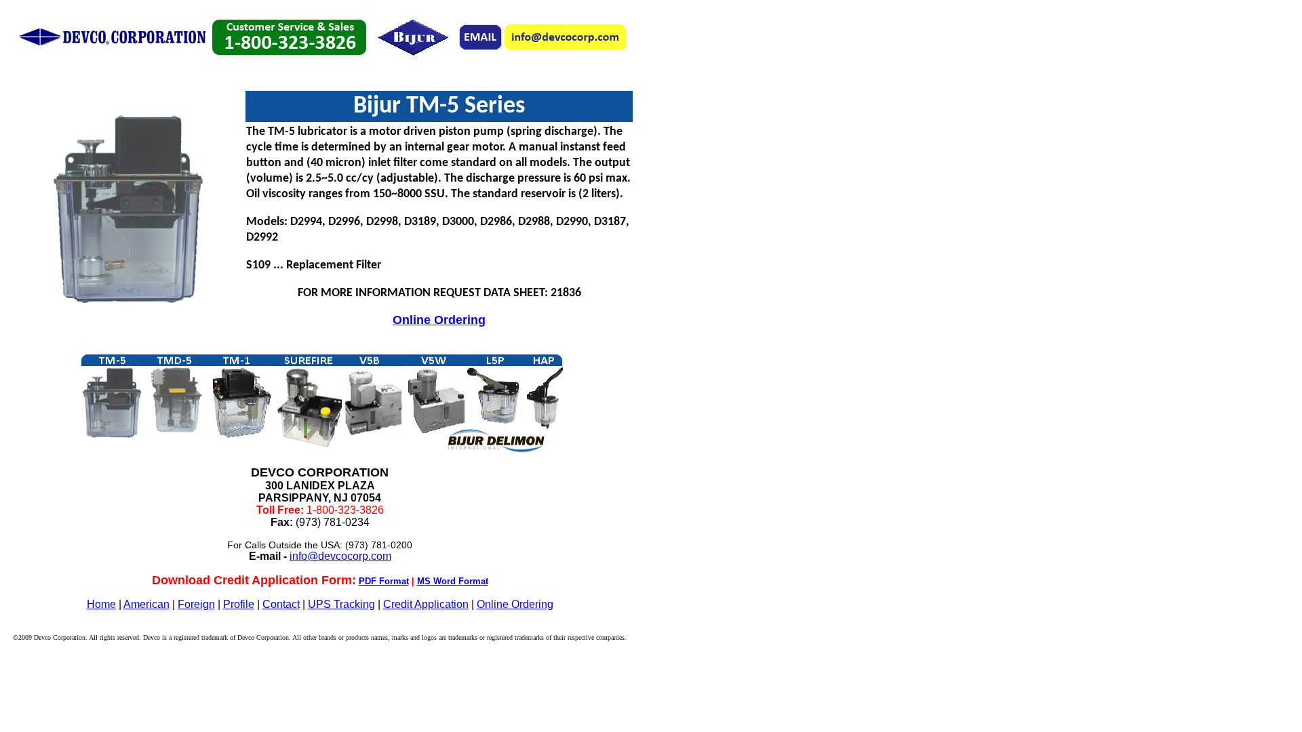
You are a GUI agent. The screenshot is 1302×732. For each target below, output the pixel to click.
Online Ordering (439, 320)
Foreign (196, 604)
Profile (238, 604)
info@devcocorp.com (340, 556)
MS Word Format (452, 581)
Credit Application (426, 604)
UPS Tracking (341, 604)
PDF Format (384, 581)
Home (101, 604)
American (146, 604)
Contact (281, 604)
